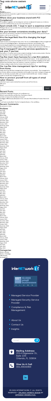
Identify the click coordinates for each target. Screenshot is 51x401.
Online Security (3, 255)
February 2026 (4, 117)
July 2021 (2, 209)
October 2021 (3, 204)
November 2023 (4, 163)
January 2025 (3, 139)
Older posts (3, 83)
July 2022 (2, 190)
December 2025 (4, 120)
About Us (16, 320)
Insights (15, 328)
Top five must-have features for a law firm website (24, 57)
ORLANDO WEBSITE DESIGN (29, 393)
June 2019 (2, 246)
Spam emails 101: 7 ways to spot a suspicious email (25, 26)
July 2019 (2, 244)
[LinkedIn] (25, 377)
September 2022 (4, 187)
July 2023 (2, 170)
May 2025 (2, 132)
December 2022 (4, 182)
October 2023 (3, 165)
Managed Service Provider (25, 295)
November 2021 (4, 202)
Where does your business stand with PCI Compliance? (20, 18)
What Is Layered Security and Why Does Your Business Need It (16, 95)
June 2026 (2, 112)
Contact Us (17, 324)
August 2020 (3, 227)
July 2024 (2, 149)
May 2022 (2, 193)
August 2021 (3, 207)
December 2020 (4, 221)
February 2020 (4, 238)
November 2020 (4, 222)
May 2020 (2, 233)
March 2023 (3, 176)
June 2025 (2, 131)
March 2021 (3, 216)
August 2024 (3, 148)
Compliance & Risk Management (21, 309)
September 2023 (4, 166)
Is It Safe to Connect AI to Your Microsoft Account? (12, 97)
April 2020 (2, 234)
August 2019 (3, 243)
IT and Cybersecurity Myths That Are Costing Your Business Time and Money (19, 102)
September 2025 (4, 125)
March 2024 (3, 156)
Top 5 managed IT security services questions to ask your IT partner (24, 50)
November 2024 (4, 142)
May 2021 (2, 212)
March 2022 (3, 197)
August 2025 (3, 127)
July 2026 (2, 110)
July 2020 (2, 229)
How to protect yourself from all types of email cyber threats (23, 78)
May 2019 (2, 248)
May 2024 (2, 153)
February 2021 (4, 217)
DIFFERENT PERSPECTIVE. (25, 395)
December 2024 (4, 141)
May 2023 (2, 173)
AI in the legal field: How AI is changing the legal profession (22, 38)
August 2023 (3, 168)
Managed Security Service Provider (25, 301)
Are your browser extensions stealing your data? (23, 31)
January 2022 (3, 200)
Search (2, 85)
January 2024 (3, 159)
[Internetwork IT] (25, 268)
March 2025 (3, 136)
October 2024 (3, 144)
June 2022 (2, 192)
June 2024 (2, 151)
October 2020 (3, 224)
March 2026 (3, 115)
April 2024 (2, 154)
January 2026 (3, 119)
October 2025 (3, 124)
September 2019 (4, 241)
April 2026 (2, 114)
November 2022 (4, 183)
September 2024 (4, 146)
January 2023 (3, 180)
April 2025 (2, 134)
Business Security (4, 252)
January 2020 (3, 239)
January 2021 (3, 219)
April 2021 (2, 214)
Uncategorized (3, 257)
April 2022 (2, 195)
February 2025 (4, 137)
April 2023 (2, 175)
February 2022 (4, 199)
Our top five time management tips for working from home (23, 67)
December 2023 (4, 161)
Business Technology (5, 254)
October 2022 (3, 185)
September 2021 (4, 205)
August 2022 (3, 188)
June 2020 (2, 231)
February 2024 (4, 158)
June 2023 (2, 171)
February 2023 (4, 178)
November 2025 (4, 122)
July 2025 (2, 129)
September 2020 (4, 226)
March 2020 (3, 236)
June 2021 (2, 210)
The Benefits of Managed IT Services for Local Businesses (15, 93)
